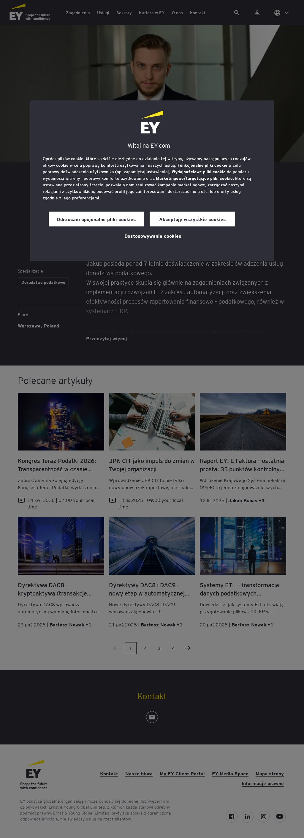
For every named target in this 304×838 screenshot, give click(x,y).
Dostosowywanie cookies (152, 235)
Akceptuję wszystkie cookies (192, 219)
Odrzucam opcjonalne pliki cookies (96, 219)
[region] (152, 180)
